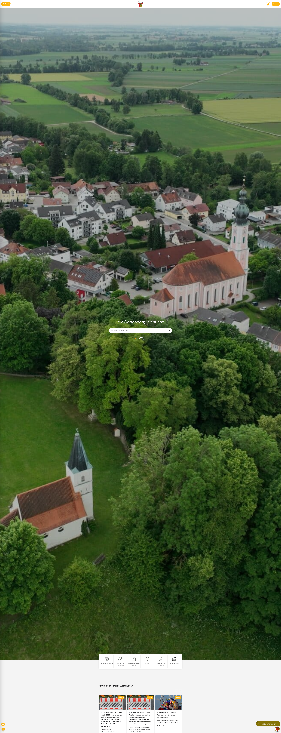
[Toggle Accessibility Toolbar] (3, 725)
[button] (6, 4)
